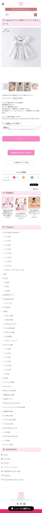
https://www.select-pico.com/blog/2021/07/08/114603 (20, 119)
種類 (3, 123)
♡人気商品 (6, 307)
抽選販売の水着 (8, 411)
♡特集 (5, 311)
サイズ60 (8, 236)
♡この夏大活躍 (9, 328)
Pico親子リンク (8, 399)
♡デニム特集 (9, 315)
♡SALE (5, 278)
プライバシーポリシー (11, 467)
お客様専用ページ (8, 295)
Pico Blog (7, 459)
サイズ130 (8, 266)
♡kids (7, 286)
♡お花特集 (8, 336)
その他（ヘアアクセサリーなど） (15, 270)
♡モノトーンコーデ (11, 341)
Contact (6, 463)
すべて (7, 177)
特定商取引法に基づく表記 (12, 471)
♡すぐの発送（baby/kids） (11, 232)
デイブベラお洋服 (8, 382)
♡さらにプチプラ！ (11, 324)
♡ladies (7, 291)
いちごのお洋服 (8, 424)
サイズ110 (8, 257)
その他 (7, 374)
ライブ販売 (6, 440)
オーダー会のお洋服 (9, 420)
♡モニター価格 (8, 345)
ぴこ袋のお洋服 (8, 415)
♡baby (7, 282)
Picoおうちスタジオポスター (12, 403)
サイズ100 (8, 253)
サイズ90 (8, 249)
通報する (35, 189)
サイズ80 (8, 245)
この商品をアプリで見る (21, 162)
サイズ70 (8, 241)
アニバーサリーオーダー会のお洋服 (14, 407)
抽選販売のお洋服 (8, 395)
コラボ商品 (6, 432)
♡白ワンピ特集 (9, 332)
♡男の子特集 (9, 320)
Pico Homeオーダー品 (10, 428)
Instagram (7, 475)
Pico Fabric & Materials (10, 436)
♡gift (5, 274)
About (6, 455)
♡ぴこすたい (7, 386)
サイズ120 (8, 261)
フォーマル (8, 303)
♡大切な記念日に (8, 299)
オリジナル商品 (8, 444)
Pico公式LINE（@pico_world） (14, 480)
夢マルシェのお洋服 (9, 390)
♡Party (5, 378)
